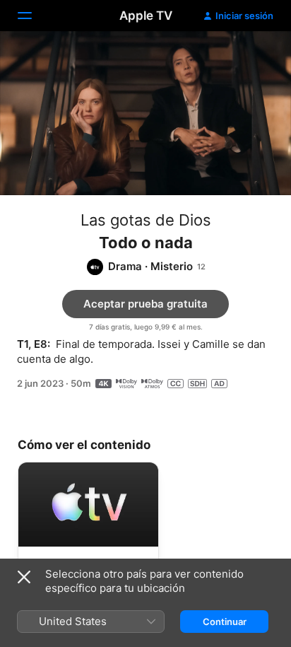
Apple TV (145, 15)
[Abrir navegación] (33, 15)
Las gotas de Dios (146, 220)
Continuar (225, 621)
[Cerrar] (24, 577)
